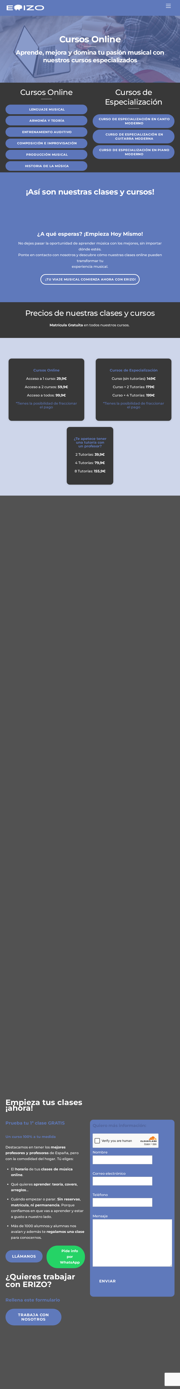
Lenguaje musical (47, 109)
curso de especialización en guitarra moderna (134, 136)
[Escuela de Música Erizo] (25, 10)
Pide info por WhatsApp (70, 1257)
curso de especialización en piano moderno (134, 152)
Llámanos (24, 1256)
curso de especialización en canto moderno (134, 121)
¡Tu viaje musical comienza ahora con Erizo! (90, 279)
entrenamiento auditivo (47, 132)
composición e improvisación (47, 143)
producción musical (47, 155)
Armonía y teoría (47, 121)
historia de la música (47, 166)
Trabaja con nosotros (33, 1317)
